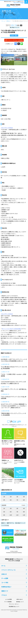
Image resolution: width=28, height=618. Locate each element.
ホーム (3, 21)
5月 (4, 500)
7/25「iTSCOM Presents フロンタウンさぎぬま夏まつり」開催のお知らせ (13, 382)
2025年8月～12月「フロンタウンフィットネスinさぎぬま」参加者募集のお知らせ (14, 360)
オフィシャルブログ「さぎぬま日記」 (11, 329)
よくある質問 (8, 599)
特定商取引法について (14, 606)
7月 (17, 500)
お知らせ (8, 21)
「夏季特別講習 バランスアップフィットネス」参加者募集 (13, 414)
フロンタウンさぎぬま (7, 127)
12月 (24, 515)
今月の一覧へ (14, 35)
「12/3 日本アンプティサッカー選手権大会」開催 (14, 390)
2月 (10, 496)
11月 (17, 515)
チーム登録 (4, 578)
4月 (24, 496)
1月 (4, 496)
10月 (11, 515)
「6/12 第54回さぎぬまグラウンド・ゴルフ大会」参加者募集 (14, 367)
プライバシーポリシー (14, 604)
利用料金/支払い (6, 587)
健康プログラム (10, 523)
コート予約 (4, 582)
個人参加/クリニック (14, 27)
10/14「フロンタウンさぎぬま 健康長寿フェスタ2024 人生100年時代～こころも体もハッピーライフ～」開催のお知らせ (14, 406)
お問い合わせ (19, 599)
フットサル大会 (5, 525)
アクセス (4, 595)
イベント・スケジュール (8, 570)
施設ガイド (4, 591)
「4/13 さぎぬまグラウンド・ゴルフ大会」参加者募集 (13, 397)
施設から (3, 523)
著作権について (20, 601)
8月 (24, 500)
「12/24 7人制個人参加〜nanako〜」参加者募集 (13, 375)
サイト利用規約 (8, 601)
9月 (4, 515)
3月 (17, 496)
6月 (10, 500)
